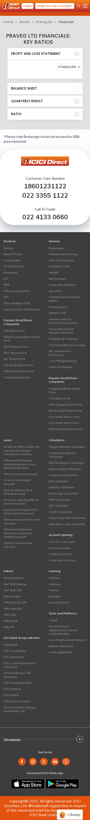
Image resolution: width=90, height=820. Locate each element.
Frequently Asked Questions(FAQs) (61, 331)
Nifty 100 (10, 615)
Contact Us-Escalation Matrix (64, 299)
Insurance (10, 272)
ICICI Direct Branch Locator (67, 345)
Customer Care (59, 266)
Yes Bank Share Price (18, 365)
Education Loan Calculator (67, 524)
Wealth (54, 272)
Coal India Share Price (64, 417)
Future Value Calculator (65, 469)
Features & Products (63, 339)
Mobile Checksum (61, 646)
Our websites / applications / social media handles (63, 629)
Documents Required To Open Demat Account (20, 511)
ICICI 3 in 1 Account (62, 542)
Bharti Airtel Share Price (65, 410)
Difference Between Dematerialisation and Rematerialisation (19, 464)
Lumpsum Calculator (63, 475)
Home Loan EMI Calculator (67, 518)
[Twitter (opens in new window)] (44, 761)
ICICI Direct (11, 695)
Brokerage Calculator (63, 493)
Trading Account (60, 554)
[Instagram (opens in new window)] (33, 761)
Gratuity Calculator (61, 487)
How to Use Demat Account (17, 482)
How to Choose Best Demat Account (18, 492)
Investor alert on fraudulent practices (63, 321)
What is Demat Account (20, 474)
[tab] (45, 54)
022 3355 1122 (45, 195)
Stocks (24, 21)
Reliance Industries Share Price (22, 339)
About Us (55, 291)
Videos (54, 590)
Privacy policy (58, 307)
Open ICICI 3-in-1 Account (54, 6)
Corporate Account (62, 560)
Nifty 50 (9, 627)
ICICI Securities (14, 657)
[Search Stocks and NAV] (79, 6)
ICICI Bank (10, 644)
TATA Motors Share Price (66, 429)
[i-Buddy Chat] (69, 811)
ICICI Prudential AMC (18, 683)
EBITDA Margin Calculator (66, 463)
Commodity (12, 260)
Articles (54, 578)
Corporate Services (62, 284)
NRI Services (57, 279)
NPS (7, 284)
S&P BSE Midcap (15, 584)
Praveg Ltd (44, 21)
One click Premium (61, 260)
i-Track (53, 620)
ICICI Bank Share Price (64, 423)
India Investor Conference (22, 309)
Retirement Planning (63, 254)
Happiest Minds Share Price (64, 390)
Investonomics (59, 602)
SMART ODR (57, 313)
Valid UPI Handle (60, 367)
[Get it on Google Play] (62, 784)
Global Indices (14, 578)
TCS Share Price (60, 398)
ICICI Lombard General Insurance (19, 665)
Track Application (61, 652)
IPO (6, 297)
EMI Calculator (58, 481)
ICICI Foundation (15, 651)
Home (8, 21)
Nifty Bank (11, 621)
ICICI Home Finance (17, 701)
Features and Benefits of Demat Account (21, 501)
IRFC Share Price (15, 353)
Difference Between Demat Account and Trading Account (18, 533)
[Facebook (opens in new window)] (22, 761)
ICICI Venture (12, 689)
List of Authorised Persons (67, 640)
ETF (6, 279)
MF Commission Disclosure (60, 353)
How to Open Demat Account (18, 545)
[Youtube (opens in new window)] (66, 761)
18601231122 (45, 186)
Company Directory (17, 377)
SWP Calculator (60, 499)
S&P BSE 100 (13, 590)
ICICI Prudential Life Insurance (17, 675)
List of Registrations (63, 361)
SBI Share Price (14, 330)
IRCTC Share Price (16, 346)
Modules (55, 596)
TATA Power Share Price (65, 404)
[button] (69, 66)
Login (27, 6)
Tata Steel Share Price (19, 371)
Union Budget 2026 (17, 303)
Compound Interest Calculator (62, 455)
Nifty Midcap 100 (15, 602)
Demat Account (59, 548)
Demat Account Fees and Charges (21, 521)
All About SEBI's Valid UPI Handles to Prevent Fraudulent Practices (21, 450)
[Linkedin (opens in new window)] (55, 761)
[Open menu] (85, 6)
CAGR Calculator (60, 512)
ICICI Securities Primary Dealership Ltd (20, 709)
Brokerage (56, 248)
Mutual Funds (13, 254)
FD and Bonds (14, 266)
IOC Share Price (14, 359)
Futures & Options (16, 291)
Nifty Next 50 (12, 608)
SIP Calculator (58, 505)
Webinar (55, 584)
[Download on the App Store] (28, 784)
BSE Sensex (12, 596)
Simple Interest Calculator (67, 447)
